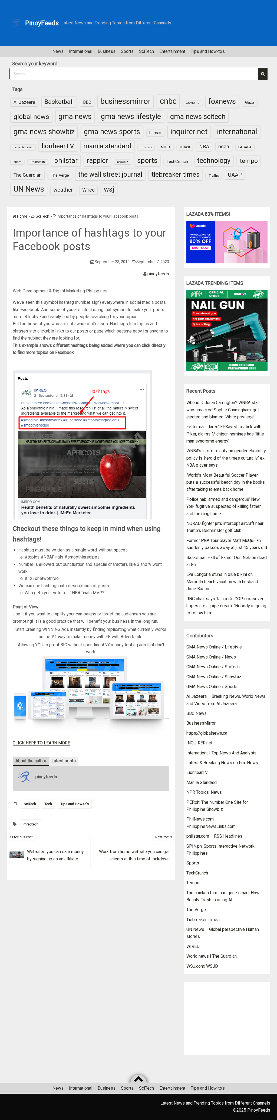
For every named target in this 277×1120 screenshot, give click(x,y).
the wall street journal (110, 174)
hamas (155, 133)
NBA (204, 147)
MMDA (165, 147)
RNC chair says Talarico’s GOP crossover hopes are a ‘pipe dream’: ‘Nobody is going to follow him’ (226, 606)
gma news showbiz (44, 131)
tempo (249, 160)
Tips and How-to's (75, 804)
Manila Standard (201, 782)
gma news (75, 116)
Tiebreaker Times (203, 919)
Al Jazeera (24, 102)
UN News (29, 189)
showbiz (122, 162)
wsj (109, 189)
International (80, 51)
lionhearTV (58, 146)
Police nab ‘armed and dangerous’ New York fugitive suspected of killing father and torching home (223, 506)
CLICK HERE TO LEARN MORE (41, 742)
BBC (87, 102)
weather (63, 189)
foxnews (222, 101)
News (58, 51)
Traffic (214, 175)
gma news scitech (198, 116)
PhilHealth (38, 162)
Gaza (249, 102)
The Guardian (28, 175)
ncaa (223, 147)
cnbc (168, 101)
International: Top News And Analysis (221, 753)
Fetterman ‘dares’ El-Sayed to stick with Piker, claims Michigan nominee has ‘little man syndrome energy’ (225, 434)
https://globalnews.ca (206, 733)
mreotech (31, 824)
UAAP (235, 175)
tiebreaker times (175, 174)
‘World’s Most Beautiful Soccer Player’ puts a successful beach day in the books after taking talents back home (225, 482)
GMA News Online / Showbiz (213, 676)
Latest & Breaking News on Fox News (222, 762)
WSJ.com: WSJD (202, 966)
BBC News (196, 713)
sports (147, 160)
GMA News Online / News (211, 657)
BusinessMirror (201, 723)
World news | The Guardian (211, 956)
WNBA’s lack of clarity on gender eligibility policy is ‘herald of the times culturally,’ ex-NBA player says (226, 458)
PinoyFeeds (42, 23)
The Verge (60, 175)
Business (107, 51)
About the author (30, 760)
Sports (127, 51)
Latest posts (63, 760)
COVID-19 (192, 103)
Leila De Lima (23, 147)
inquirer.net (189, 131)
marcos (146, 147)
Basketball (59, 101)
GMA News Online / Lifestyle (214, 647)
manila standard (107, 146)
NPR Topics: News (204, 792)
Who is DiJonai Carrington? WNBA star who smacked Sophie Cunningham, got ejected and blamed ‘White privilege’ (222, 409)
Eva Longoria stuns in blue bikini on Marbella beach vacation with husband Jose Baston (222, 581)
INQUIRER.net (199, 742)
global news (31, 117)
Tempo (192, 882)
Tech (48, 804)
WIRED (193, 946)
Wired (88, 190)
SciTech (146, 51)
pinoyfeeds (158, 273)
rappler (97, 160)
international (237, 131)
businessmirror (125, 101)
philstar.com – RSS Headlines (214, 836)
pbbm (17, 162)
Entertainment (172, 51)
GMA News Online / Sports (212, 686)
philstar (66, 160)
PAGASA (245, 147)
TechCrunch (177, 161)
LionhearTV (197, 772)
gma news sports (112, 131)
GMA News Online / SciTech (213, 666)
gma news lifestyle (131, 116)
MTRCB (185, 147)
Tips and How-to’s (208, 51)
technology (213, 160)
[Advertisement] (227, 1019)
